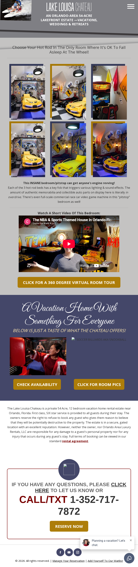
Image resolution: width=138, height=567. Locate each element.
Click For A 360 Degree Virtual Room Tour (69, 282)
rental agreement (75, 441)
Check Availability (37, 384)
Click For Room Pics (99, 384)
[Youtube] (69, 552)
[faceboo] (60, 552)
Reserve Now (69, 526)
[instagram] (77, 552)
